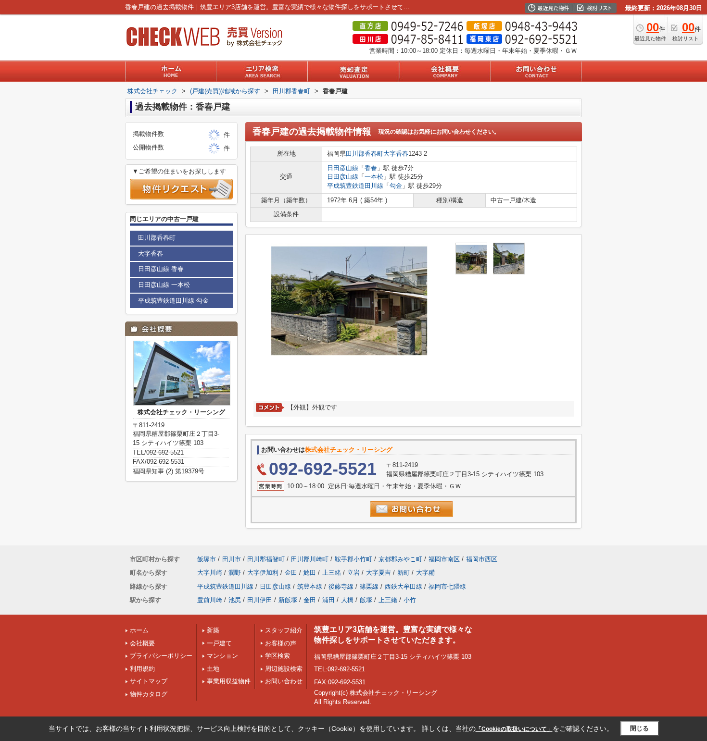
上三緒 (331, 572)
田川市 (231, 559)
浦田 (328, 600)
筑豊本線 (309, 586)
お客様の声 (280, 643)
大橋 (347, 600)
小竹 (410, 600)
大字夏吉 (378, 572)
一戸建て (219, 643)
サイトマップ (148, 681)
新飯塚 (287, 600)
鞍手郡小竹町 (353, 559)
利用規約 (142, 668)
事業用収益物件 (229, 681)
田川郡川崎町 (309, 559)
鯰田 (309, 572)
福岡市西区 (481, 559)
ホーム (139, 630)
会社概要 (142, 643)
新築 (213, 630)
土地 (213, 668)
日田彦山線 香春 (161, 268)
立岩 (353, 572)
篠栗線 (369, 586)
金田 (291, 572)
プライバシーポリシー (161, 655)
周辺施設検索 (284, 668)
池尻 (234, 600)
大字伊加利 (262, 572)
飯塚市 (206, 559)
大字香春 (395, 153)
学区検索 (277, 655)
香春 (371, 168)
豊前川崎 (209, 600)
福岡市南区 (444, 559)
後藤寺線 (341, 586)
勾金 (396, 185)
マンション (222, 655)
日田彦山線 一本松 (164, 284)
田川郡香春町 (364, 153)
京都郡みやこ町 (400, 559)
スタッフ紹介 (284, 630)
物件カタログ (148, 694)
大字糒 (425, 572)
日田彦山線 (342, 168)
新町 (403, 572)
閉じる (639, 728)
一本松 (374, 176)
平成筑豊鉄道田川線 (355, 185)
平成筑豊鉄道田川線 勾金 (173, 300)
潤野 (234, 572)
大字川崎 (209, 572)
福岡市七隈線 (447, 586)
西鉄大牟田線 (403, 586)
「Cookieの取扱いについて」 (514, 729)
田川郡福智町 (266, 559)
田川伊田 (259, 600)
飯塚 (366, 600)
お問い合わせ (284, 681)
